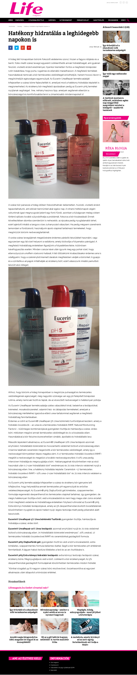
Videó (123, 20)
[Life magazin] (26, 9)
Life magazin (55, 662)
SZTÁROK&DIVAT (66, 20)
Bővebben (111, 154)
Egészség (20, 20)
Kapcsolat (54, 670)
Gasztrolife (98, 20)
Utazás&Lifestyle (36, 20)
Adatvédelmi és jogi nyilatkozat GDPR (62, 667)
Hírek (10, 20)
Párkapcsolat (83, 20)
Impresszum (55, 665)
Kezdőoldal (12, 26)
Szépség (52, 20)
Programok (113, 20)
